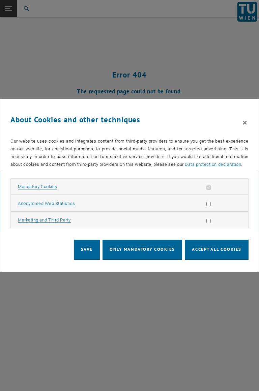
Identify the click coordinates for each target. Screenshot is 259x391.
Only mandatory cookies (142, 249)
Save (87, 249)
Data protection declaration (213, 164)
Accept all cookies (216, 249)
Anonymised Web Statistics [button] (46, 203)
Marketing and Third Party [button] (44, 219)
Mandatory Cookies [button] (37, 186)
